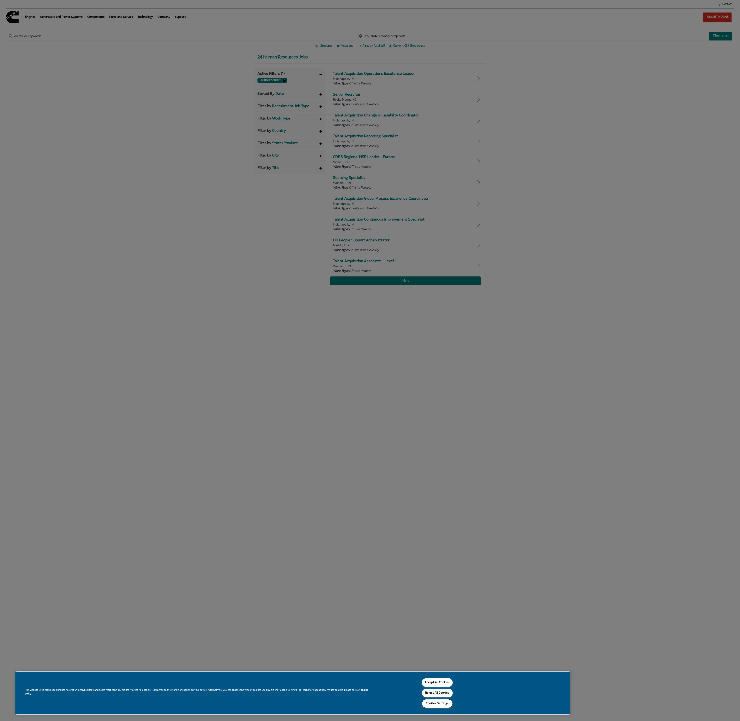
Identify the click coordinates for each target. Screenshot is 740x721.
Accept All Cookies (437, 682)
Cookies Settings (437, 703)
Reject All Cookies (437, 693)
